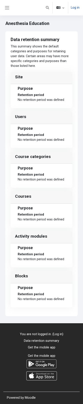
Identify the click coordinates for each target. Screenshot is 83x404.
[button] (47, 7)
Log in (75, 7)
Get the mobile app (41, 347)
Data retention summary (41, 341)
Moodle (30, 398)
